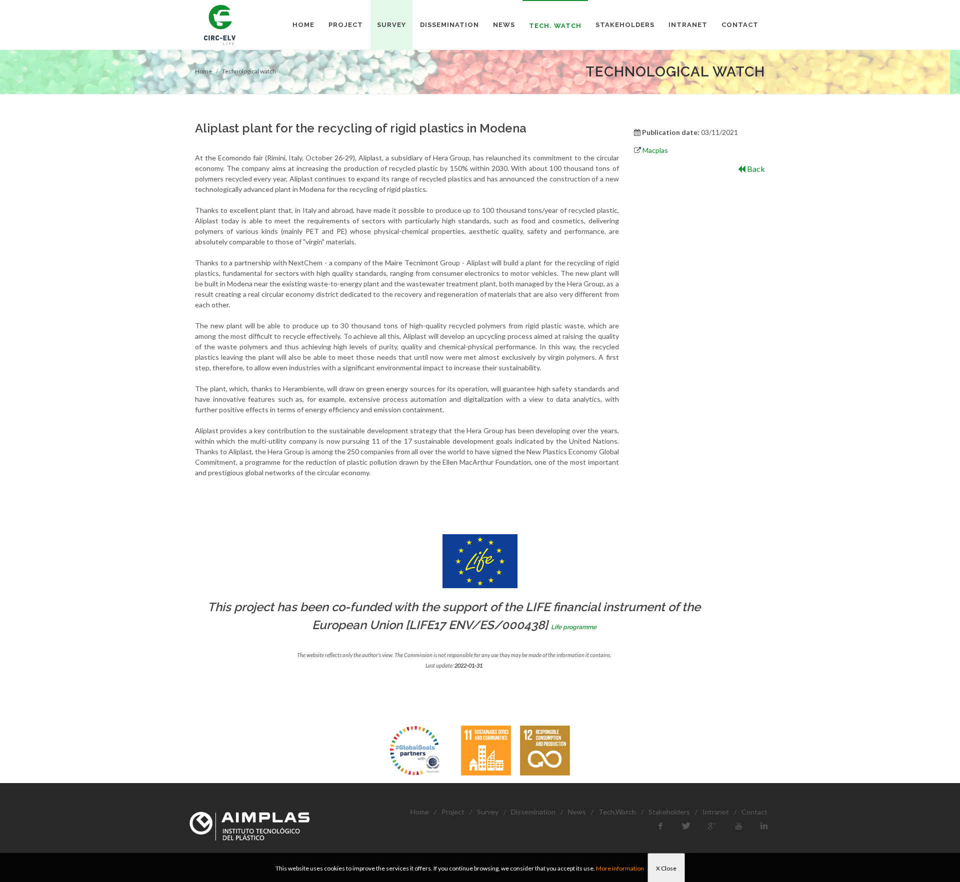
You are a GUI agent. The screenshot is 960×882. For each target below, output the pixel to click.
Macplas (655, 150)
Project (453, 812)
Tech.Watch (617, 812)
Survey (487, 812)
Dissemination (533, 812)
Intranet (715, 812)
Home (203, 71)
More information (620, 868)
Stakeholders (669, 812)
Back (755, 168)
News (577, 812)
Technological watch (249, 71)
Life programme (573, 627)
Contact (755, 812)
